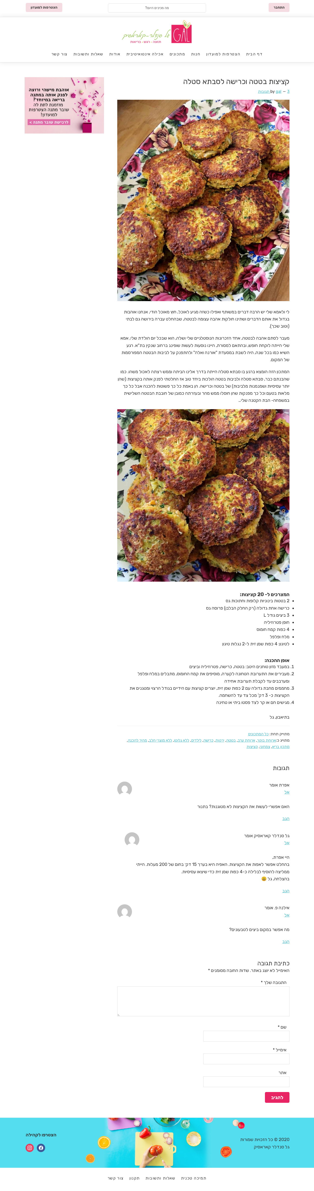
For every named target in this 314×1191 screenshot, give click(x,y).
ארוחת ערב (246, 740)
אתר (282, 1072)
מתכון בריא (280, 746)
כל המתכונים (258, 734)
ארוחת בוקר (266, 740)
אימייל (280, 1050)
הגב (285, 818)
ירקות (219, 740)
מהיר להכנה (137, 740)
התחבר (279, 7)
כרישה (208, 740)
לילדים (196, 740)
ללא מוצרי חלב (160, 740)
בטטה (231, 740)
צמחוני (265, 746)
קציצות (252, 746)
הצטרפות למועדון (44, 7)
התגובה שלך (274, 982)
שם (282, 1027)
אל (286, 792)
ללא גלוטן (181, 740)
